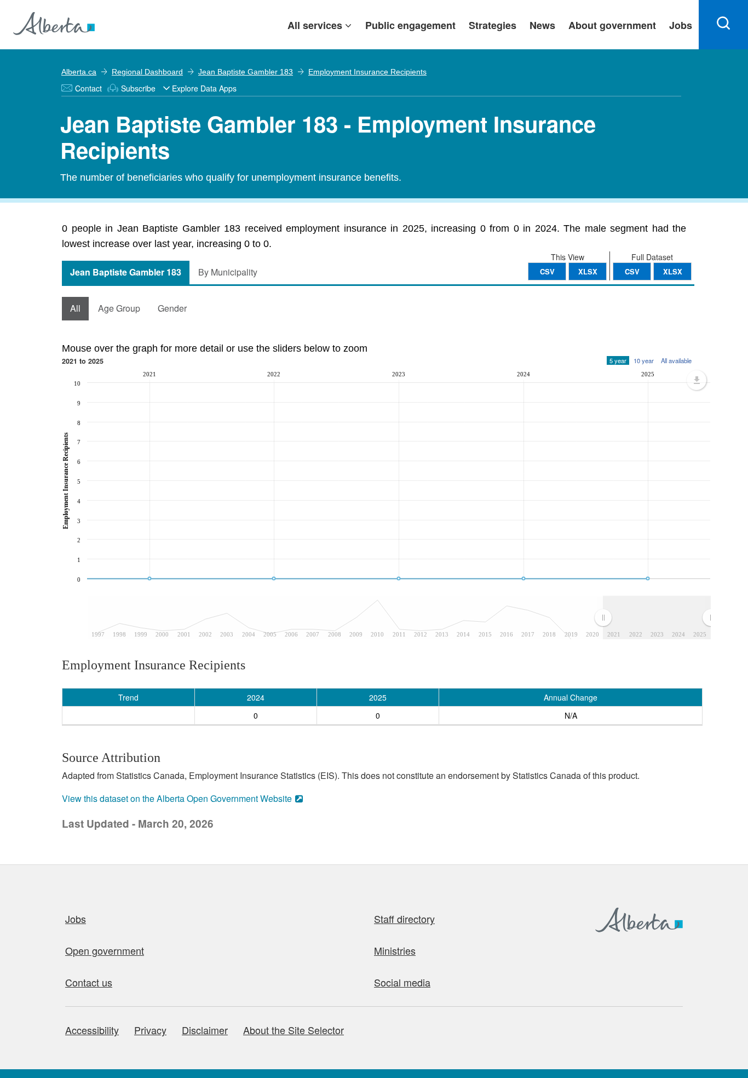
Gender (172, 308)
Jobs (75, 918)
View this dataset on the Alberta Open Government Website (177, 798)
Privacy (150, 1030)
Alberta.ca (78, 71)
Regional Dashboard (147, 71)
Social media (402, 982)
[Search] (723, 24)
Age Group (119, 308)
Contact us (88, 982)
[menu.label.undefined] (696, 380)
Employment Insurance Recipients (367, 71)
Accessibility (92, 1030)
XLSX (672, 271)
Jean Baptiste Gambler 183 (245, 71)
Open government (104, 950)
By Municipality (227, 272)
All (75, 308)
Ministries (395, 950)
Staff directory (404, 918)
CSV (632, 271)
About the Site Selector (293, 1030)
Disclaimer (205, 1030)
